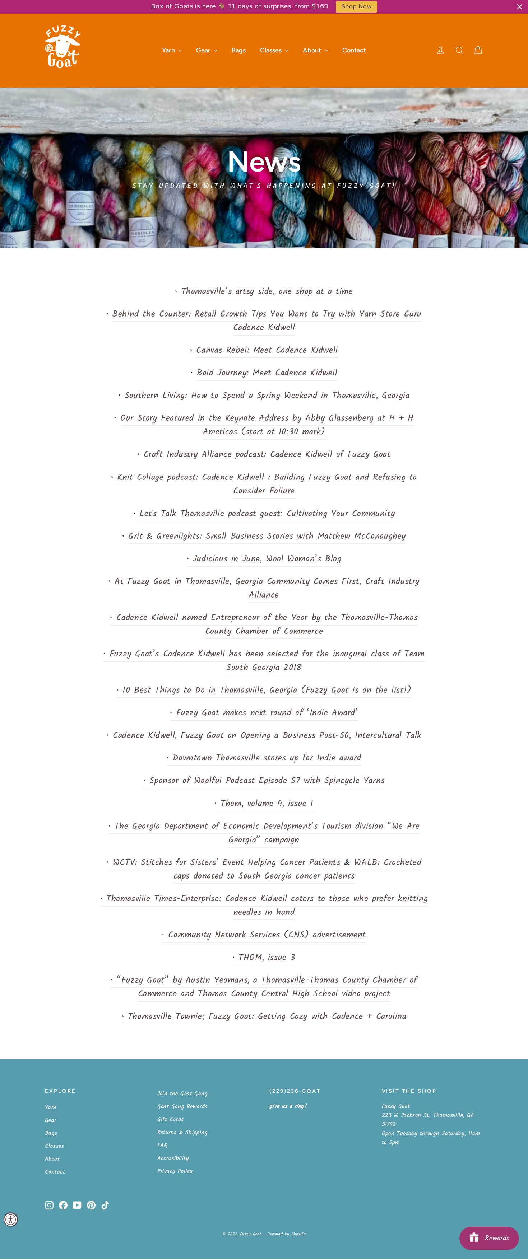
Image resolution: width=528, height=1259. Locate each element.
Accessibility (173, 1158)
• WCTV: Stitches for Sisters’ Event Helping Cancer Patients (224, 863)
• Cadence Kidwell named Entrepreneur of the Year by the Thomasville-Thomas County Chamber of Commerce (264, 624)
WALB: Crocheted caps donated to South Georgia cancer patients (297, 869)
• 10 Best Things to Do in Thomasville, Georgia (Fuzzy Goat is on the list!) (264, 690)
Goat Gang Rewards (182, 1106)
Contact (354, 50)
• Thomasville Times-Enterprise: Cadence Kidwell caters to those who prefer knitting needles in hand (264, 905)
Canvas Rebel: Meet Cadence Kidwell (267, 350)
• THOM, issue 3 (264, 958)
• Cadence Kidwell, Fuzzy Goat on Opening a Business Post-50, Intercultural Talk (264, 736)
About (313, 50)
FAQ (162, 1145)
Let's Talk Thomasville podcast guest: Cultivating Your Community (267, 514)
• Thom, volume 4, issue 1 (264, 804)
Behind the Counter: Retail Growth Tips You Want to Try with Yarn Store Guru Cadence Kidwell (267, 321)
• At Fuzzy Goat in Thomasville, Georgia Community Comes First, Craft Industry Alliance (264, 588)
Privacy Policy (175, 1171)
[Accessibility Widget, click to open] (11, 1219)
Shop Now (356, 6)
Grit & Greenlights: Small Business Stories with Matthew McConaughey (267, 536)
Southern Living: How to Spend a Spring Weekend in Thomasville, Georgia (265, 396)
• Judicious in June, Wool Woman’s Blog (264, 559)
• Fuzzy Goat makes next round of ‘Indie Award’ (264, 713)
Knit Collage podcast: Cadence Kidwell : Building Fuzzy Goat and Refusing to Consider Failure (267, 484)
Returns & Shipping (182, 1132)
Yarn (169, 50)
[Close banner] (519, 6)
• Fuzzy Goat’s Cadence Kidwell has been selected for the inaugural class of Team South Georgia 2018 (264, 661)
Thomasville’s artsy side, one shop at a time (267, 292)
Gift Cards (170, 1119)
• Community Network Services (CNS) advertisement (264, 935)
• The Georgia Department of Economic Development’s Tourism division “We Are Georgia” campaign (264, 833)
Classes (271, 50)
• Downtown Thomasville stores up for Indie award (264, 758)
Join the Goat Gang (182, 1093)
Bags (239, 50)
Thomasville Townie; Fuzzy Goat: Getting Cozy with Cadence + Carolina (267, 1017)
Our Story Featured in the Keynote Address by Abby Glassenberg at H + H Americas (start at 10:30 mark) (267, 425)
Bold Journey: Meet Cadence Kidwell (267, 373)
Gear (204, 50)
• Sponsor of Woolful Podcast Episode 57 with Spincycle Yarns (264, 781)
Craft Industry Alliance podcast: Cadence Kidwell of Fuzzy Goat (267, 455)
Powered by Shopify (286, 1234)
